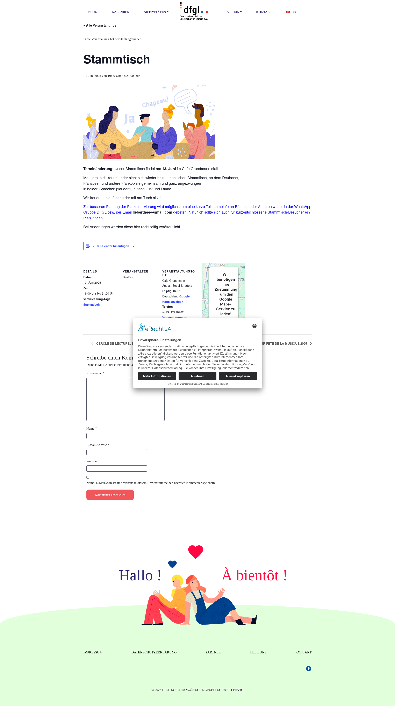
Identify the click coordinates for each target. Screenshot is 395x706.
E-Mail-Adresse (97, 445)
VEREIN (233, 12)
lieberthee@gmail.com (152, 212)
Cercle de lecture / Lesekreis (122, 343)
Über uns (258, 652)
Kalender (120, 12)
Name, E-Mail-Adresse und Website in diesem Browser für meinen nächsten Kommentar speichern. (151, 483)
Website (91, 461)
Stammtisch (91, 304)
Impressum (92, 652)
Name (91, 428)
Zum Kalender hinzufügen (111, 246)
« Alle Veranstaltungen (100, 25)
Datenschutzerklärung (154, 652)
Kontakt (264, 12)
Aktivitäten (155, 12)
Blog (92, 12)
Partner (213, 652)
